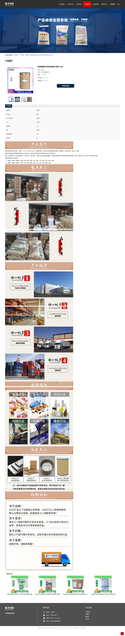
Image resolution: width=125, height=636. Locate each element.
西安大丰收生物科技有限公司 (44, 628)
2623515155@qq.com (55, 618)
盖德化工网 (83, 628)
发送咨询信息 (65, 85)
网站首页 (16, 55)
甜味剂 (87, 619)
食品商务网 (76, 628)
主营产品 (88, 611)
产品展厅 (22, 55)
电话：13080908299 (52, 615)
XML (66, 628)
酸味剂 (87, 616)
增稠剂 (27, 55)
